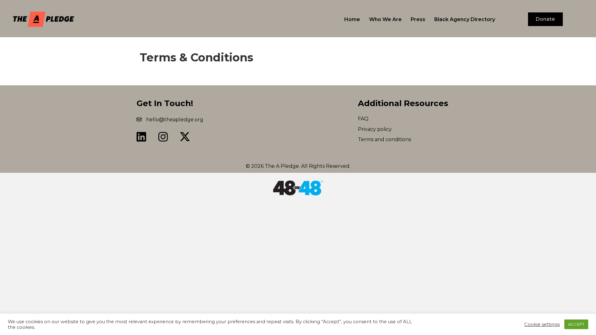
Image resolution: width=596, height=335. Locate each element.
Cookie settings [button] (542, 324)
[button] (141, 136)
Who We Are (385, 19)
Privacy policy (375, 129)
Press (418, 19)
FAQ (363, 119)
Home (352, 19)
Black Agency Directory (464, 19)
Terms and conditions (384, 139)
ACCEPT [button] (576, 324)
